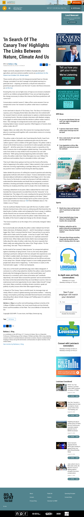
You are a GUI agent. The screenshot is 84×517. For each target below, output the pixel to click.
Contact (32, 497)
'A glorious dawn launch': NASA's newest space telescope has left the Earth (69, 130)
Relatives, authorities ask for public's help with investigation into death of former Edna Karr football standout (70, 229)
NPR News (11, 319)
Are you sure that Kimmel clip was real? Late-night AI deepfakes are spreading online (69, 121)
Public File (49, 493)
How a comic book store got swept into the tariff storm (69, 139)
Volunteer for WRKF (52, 501)
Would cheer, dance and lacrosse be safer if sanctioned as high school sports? (69, 210)
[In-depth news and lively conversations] (68, 259)
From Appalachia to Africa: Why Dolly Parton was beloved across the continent (69, 147)
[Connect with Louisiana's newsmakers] (68, 330)
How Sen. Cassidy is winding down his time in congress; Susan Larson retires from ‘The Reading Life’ (74, 406)
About (31, 493)
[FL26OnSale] (68, 47)
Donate (77, 2)
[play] (4, 8)
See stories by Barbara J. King (13, 344)
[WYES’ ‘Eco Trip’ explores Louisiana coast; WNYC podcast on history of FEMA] (61, 387)
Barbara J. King (12, 64)
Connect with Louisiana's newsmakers (68, 344)
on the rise (9, 88)
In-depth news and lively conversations (68, 276)
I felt (26, 201)
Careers (49, 497)
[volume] (9, 8)
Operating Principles (70, 493)
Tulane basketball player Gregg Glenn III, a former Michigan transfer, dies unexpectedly (68, 219)
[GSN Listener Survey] (68, 75)
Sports (58, 203)
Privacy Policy (33, 501)
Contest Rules (68, 497)
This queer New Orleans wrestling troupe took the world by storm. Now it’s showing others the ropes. (69, 239)
